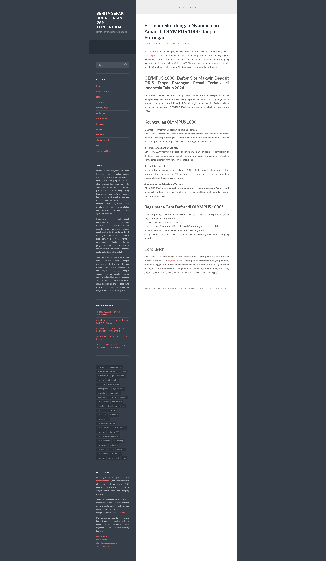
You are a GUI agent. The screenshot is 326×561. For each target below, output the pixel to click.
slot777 (100, 410)
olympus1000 (175, 260)
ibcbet (98, 97)
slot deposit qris (119, 428)
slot (123, 406)
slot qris (111, 449)
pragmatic (101, 393)
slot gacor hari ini (104, 441)
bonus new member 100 (106, 371)
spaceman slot (113, 458)
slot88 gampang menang (106, 543)
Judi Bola (100, 102)
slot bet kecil (102, 415)
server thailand (103, 402)
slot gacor (100, 134)
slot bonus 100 (103, 419)
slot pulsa (101, 449)
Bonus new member (104, 91)
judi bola (101, 380)
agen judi (101, 367)
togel (124, 458)
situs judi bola (117, 402)
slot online (100, 145)
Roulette (100, 124)
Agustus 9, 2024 (152, 43)
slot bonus (114, 415)
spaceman (101, 458)
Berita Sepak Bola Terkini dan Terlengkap (172, 289)
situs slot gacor (113, 406)
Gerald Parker (171, 43)
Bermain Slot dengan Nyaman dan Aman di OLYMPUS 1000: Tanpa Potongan (181, 31)
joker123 (123, 512)
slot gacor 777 (113, 432)
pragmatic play (113, 393)
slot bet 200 (111, 410)
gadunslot (122, 371)
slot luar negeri (102, 140)
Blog (98, 86)
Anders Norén (215, 289)
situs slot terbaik (103, 546)
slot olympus (102, 445)
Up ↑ (227, 289)
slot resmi (120, 449)
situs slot (101, 406)
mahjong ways (102, 107)
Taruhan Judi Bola (103, 151)
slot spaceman (103, 454)
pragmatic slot (103, 397)
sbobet (99, 129)
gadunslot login (103, 376)
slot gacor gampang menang (108, 436)
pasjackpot (100, 113)
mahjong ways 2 (104, 389)
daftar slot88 (101, 539)
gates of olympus (118, 376)
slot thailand (116, 454)
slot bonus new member (106, 423)
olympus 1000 (118, 389)
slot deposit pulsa (104, 428)
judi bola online (112, 380)
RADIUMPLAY (102, 118)
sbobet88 (123, 397)
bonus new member (115, 367)
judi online (101, 384)
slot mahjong (118, 441)
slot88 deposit (102, 536)
